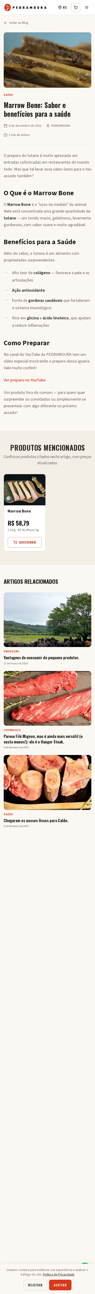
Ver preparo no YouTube (25, 380)
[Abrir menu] (86, 7)
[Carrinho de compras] (75, 7)
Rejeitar (35, 1284)
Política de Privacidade (58, 1274)
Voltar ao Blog (18, 23)
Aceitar (60, 1284)
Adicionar (27, 542)
